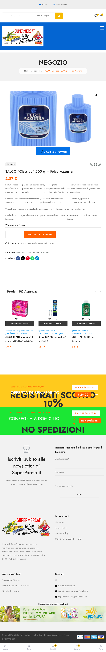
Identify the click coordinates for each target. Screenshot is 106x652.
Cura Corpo (20, 252)
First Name (59, 472)
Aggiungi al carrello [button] (20, 323)
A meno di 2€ (11, 330)
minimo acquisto (85, 387)
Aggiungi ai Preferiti (16, 225)
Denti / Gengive (56, 333)
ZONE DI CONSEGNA (85, 413)
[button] (96, 95)
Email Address (62, 458)
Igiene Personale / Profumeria (38, 252)
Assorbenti (22, 333)
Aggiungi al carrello (40, 234)
